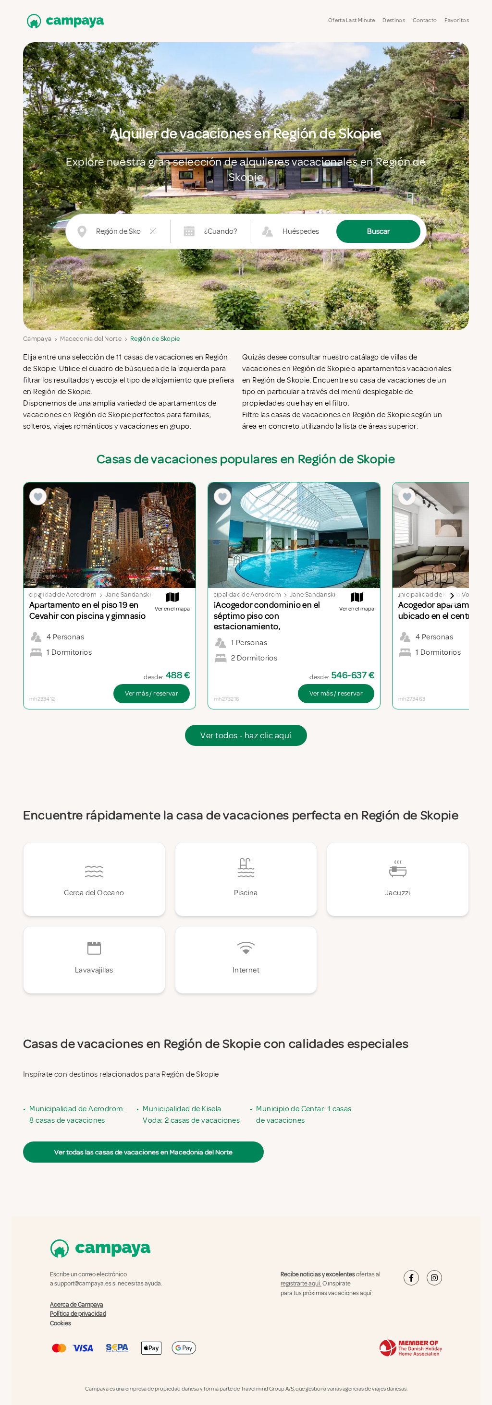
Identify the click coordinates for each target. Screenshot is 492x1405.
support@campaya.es (82, 1283)
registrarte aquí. (301, 1283)
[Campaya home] (63, 21)
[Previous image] (40, 595)
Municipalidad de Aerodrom (55, 594)
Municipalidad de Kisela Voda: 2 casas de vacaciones (191, 1114)
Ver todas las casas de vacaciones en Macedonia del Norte (143, 1152)
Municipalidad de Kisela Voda (434, 594)
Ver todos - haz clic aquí (245, 735)
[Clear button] (152, 231)
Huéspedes (301, 231)
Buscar (378, 231)
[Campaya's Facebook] (411, 1277)
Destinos (393, 20)
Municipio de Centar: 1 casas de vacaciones (303, 1114)
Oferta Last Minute (351, 20)
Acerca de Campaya (76, 1304)
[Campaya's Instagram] (434, 1277)
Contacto (425, 20)
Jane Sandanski (128, 594)
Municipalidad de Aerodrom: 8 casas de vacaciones (77, 1114)
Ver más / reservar (151, 693)
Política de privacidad (78, 1314)
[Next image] (451, 595)
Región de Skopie (155, 339)
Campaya (37, 339)
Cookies (60, 1323)
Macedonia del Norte (91, 339)
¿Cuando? (220, 231)
